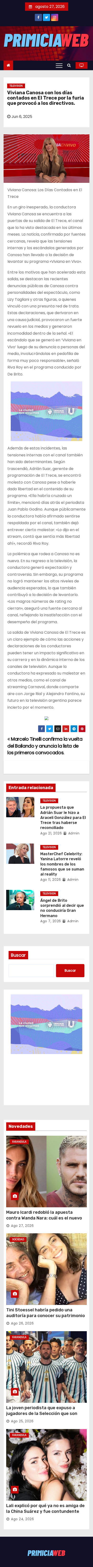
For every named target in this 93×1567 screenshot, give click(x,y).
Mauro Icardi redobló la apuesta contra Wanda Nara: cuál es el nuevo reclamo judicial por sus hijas (44, 1218)
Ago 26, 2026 (22, 1323)
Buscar (18, 955)
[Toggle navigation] (59, 65)
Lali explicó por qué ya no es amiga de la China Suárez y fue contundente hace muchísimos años (45, 1511)
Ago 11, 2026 (50, 879)
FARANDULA (19, 1142)
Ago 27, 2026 (22, 1225)
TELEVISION (16, 86)
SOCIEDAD (18, 1239)
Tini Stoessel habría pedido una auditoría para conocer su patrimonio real (45, 1315)
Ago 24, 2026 (22, 1519)
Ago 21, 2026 (51, 833)
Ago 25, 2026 (22, 1421)
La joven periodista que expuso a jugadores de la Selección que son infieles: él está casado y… (41, 1413)
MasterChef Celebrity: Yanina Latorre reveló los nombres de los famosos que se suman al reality (62, 864)
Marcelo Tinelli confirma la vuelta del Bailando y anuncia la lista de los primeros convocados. (44, 746)
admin (73, 833)
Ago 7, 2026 (50, 921)
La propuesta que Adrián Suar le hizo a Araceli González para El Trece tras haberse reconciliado (63, 817)
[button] (70, 65)
